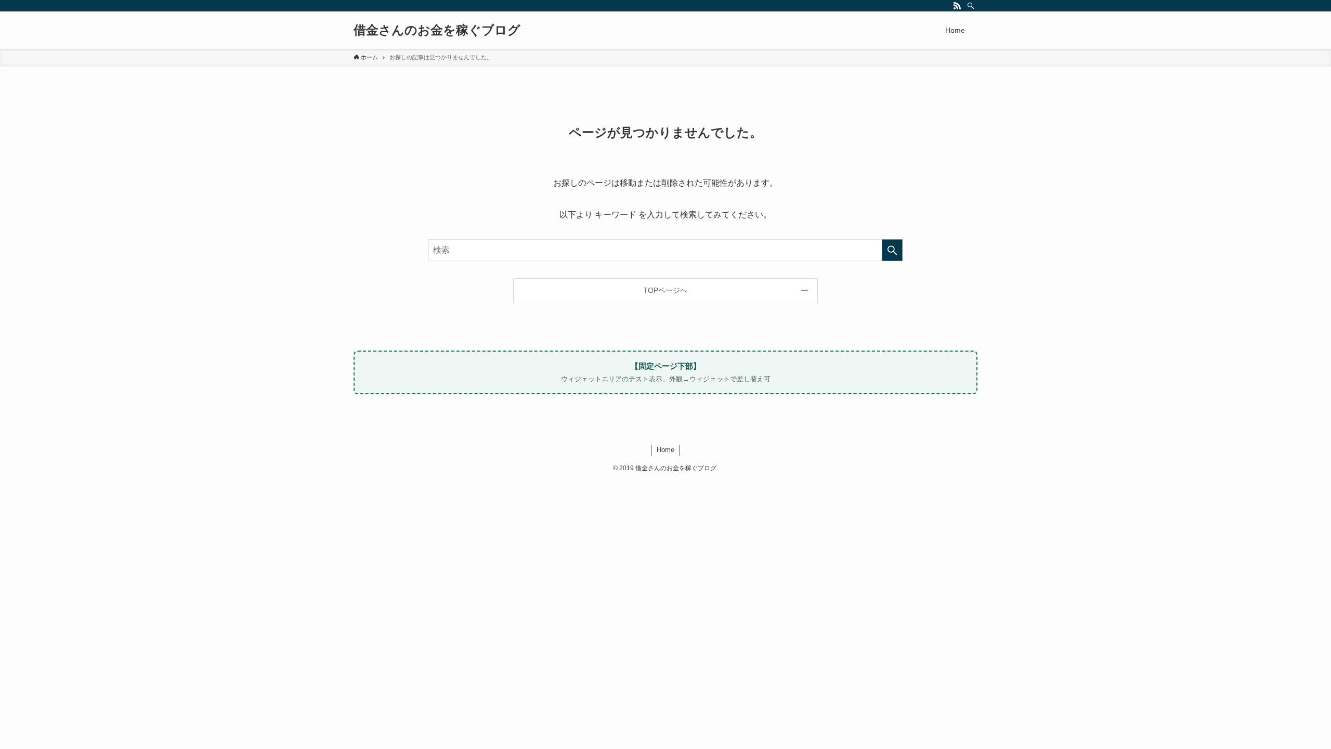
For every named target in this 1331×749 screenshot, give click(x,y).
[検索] (970, 5)
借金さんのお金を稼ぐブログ (437, 30)
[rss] (957, 5)
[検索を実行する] (892, 250)
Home (665, 450)
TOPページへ (665, 290)
